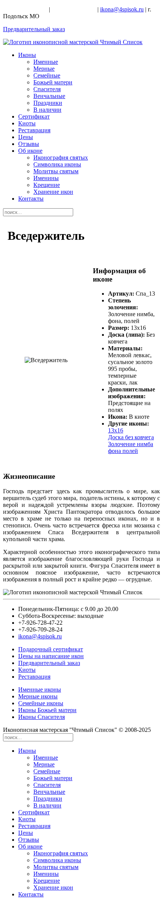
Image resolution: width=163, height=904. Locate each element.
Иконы (27, 55)
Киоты (27, 123)
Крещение (46, 185)
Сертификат (34, 116)
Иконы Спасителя (41, 717)
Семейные (46, 75)
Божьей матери (52, 82)
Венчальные (49, 96)
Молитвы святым (55, 171)
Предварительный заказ (34, 29)
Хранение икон (53, 191)
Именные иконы (39, 689)
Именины (46, 178)
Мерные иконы (38, 696)
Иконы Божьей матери (47, 710)
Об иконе (30, 150)
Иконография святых (60, 157)
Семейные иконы (40, 703)
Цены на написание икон (51, 656)
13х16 (115, 430)
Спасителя (47, 89)
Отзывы (28, 144)
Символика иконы (57, 164)
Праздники (47, 103)
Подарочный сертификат (50, 649)
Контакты (31, 198)
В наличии (47, 109)
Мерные (44, 68)
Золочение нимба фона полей (130, 447)
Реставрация (34, 130)
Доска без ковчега (131, 437)
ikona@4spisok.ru (122, 9)
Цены (25, 137)
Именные (45, 62)
